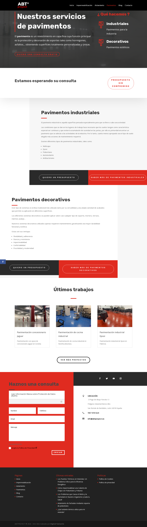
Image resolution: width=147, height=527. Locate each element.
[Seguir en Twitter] (107, 378)
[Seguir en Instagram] (121, 378)
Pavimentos (111, 5)
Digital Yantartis (57, 524)
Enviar (58, 452)
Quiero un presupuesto (59, 177)
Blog (120, 5)
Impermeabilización (84, 5)
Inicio (72, 5)
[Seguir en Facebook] (100, 378)
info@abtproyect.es (96, 419)
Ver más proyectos (73, 360)
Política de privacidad (107, 482)
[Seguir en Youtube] (114, 378)
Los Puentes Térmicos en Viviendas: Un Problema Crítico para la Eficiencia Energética (72, 482)
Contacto (128, 5)
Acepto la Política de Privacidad (23, 448)
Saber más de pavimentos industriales (117, 177)
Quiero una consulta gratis (37, 54)
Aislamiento (99, 5)
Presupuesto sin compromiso (120, 83)
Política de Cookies (106, 479)
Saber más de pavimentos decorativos (88, 269)
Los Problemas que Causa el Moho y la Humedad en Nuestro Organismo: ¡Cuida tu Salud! (74, 497)
